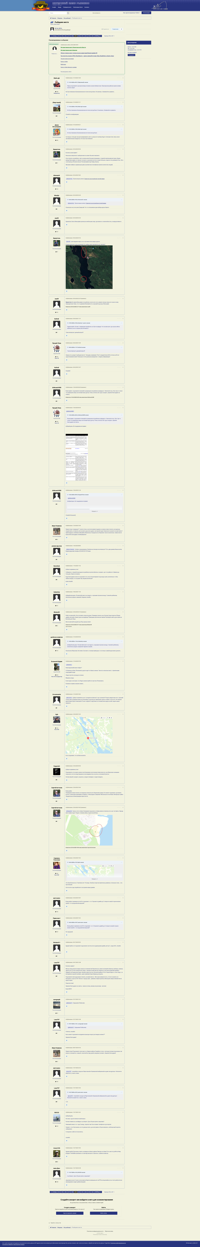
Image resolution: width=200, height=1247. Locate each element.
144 (57, 189)
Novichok (57, 566)
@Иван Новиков (70, 549)
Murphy (56, 195)
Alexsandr (56, 175)
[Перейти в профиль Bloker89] (56, 617)
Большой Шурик (56, 661)
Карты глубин (64, 61)
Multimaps (63, 64)
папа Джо (56, 1168)
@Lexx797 (68, 1071)
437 (69, 36)
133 (57, 231)
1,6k (57, 728)
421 (57, 605)
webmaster (188, 1244)
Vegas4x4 (57, 766)
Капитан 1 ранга (82, 323)
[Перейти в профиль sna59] (56, 223)
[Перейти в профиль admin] (52, 29)
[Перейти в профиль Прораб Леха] (56, 348)
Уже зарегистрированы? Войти (131, 12)
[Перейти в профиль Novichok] (56, 571)
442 (86, 36)
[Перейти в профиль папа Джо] (56, 1173)
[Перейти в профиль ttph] (56, 719)
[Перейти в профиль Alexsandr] (56, 180)
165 (57, 650)
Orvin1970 (56, 1148)
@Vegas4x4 (69, 811)
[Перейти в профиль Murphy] (56, 200)
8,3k (57, 675)
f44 (128, 48)
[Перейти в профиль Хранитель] (56, 154)
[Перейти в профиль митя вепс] (56, 903)
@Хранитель (69, 178)
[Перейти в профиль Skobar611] (56, 948)
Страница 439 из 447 (109, 36)
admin (60, 28)
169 (57, 1126)
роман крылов (57, 546)
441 (82, 36)
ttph (56, 714)
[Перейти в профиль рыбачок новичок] (56, 642)
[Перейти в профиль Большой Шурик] (56, 666)
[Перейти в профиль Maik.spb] (56, 83)
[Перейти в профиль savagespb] (56, 1005)
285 (57, 140)
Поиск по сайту (55, 53)
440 (79, 36)
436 (65, 36)
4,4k (57, 356)
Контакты (87, 7)
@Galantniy (69, 664)
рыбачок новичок (57, 637)
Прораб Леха (56, 343)
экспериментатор (132, 49)
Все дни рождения (132, 52)
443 (89, 36)
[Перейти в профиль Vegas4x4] (56, 771)
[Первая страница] (51, 36)
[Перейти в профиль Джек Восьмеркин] (56, 132)
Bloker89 (57, 612)
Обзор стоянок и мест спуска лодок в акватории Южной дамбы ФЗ (79, 53)
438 (72, 36)
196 (57, 911)
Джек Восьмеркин (57, 126)
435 (62, 36)
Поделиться (105, 29)
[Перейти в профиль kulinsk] (56, 324)
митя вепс (56, 898)
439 (75, 36)
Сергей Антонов (56, 787)
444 (92, 36)
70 (57, 1013)
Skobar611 (56, 942)
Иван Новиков (56, 526)
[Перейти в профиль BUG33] (56, 1118)
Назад (54, 36)
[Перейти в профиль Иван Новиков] (56, 531)
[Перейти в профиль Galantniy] (56, 597)
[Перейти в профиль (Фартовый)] (56, 107)
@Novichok (69, 697)
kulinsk (56, 319)
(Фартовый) (81, 82)
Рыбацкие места (67, 7)
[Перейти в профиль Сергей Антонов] (56, 793)
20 (57, 539)
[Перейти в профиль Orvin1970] (56, 1153)
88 (57, 1161)
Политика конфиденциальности (95, 1231)
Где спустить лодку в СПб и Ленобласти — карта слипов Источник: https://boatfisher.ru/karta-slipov (87, 56)
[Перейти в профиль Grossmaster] (56, 699)
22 (57, 625)
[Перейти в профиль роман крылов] (56, 551)
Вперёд (97, 36)
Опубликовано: (73, 77)
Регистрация (146, 12)
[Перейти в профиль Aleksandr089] (56, 393)
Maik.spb (57, 78)
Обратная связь (109, 1231)
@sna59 (68, 241)
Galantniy (57, 592)
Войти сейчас (103, 1213)
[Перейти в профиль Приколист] (56, 923)
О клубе (54, 7)
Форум (59, 7)
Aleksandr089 (56, 387)
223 (57, 931)
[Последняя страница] (101, 36)
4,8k (57, 1181)
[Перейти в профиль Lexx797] (56, 968)
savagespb (56, 999)
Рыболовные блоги (77, 7)
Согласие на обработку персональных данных (13, 1244)
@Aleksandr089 (70, 411)
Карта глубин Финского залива (69, 67)
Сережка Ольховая (56, 859)
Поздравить (131, 55)
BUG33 (57, 1112)
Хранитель (56, 149)
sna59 (57, 218)
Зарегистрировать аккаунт (69, 1213)
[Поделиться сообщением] (122, 77)
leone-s (129, 46)
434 (59, 36)
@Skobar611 (69, 1003)
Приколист (56, 918)
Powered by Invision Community (100, 1234)
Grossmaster (56, 694)
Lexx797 (56, 962)
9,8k (57, 91)
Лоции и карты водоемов (67, 58)
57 (57, 163)
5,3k (57, 873)
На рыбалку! (67, 29)
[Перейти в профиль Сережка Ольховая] (56, 865)
